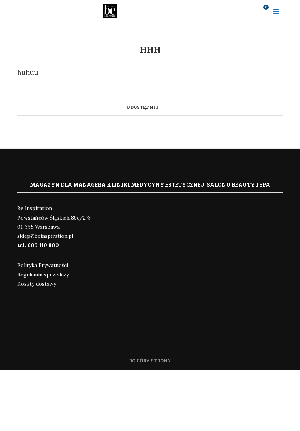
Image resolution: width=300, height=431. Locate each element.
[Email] (251, 11)
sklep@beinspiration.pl (45, 236)
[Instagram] (232, 11)
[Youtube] (242, 11)
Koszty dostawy (36, 284)
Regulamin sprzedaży (43, 274)
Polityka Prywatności (42, 265)
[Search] (292, 11)
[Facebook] (223, 11)
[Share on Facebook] (162, 106)
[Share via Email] (169, 106)
